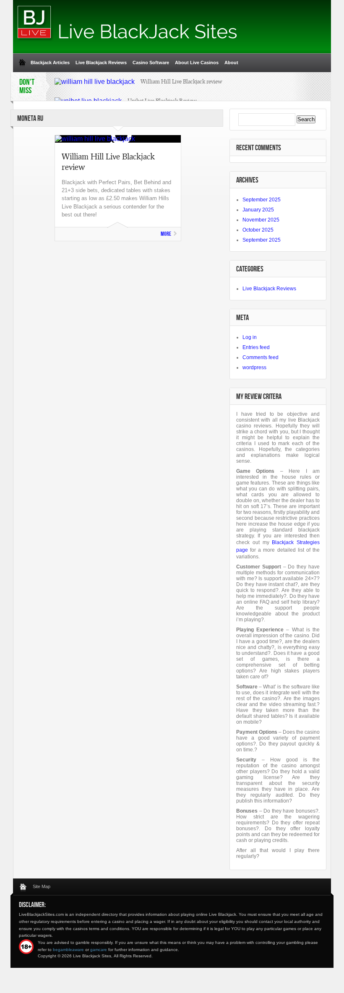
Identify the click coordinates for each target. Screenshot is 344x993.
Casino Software (151, 62)
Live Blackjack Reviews (101, 62)
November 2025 (260, 220)
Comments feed (260, 357)
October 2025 (258, 230)
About (231, 62)
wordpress (254, 367)
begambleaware (68, 949)
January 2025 (258, 210)
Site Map (41, 886)
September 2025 (261, 200)
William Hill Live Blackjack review (181, 81)
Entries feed (256, 347)
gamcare (98, 949)
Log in (249, 337)
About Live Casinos (197, 62)
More (166, 233)
